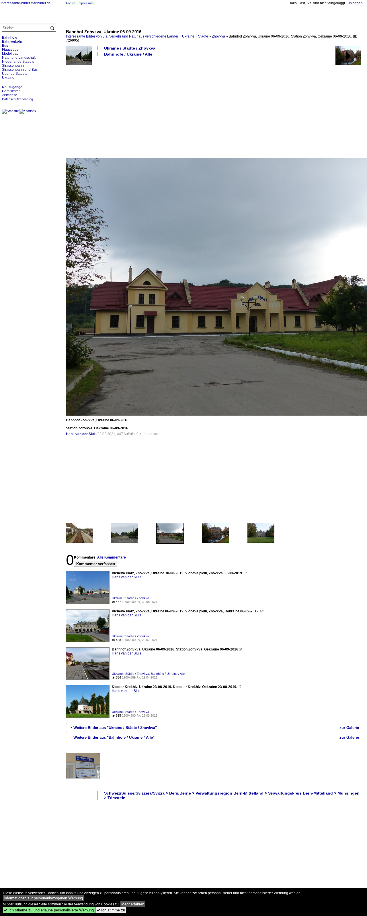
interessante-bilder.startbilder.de (26, 3)
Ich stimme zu (110, 910)
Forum (70, 3)
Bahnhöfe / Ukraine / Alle (128, 54)
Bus (5, 46)
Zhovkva (218, 36)
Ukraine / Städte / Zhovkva (129, 48)
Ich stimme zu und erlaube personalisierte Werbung (49, 910)
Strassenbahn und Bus (20, 70)
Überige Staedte (15, 74)
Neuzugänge (12, 87)
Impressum (85, 3)
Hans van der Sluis (81, 434)
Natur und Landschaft (19, 58)
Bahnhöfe (9, 38)
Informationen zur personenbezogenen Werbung (43, 898)
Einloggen (355, 3)
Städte (203, 36)
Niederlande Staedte (18, 62)
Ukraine (188, 36)
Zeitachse (9, 95)
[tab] (213, 727)
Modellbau (10, 54)
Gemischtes (11, 91)
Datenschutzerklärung (17, 99)
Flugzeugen (11, 50)
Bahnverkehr (12, 42)
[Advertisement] (213, 107)
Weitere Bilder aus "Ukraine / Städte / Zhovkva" (115, 728)
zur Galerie (349, 728)
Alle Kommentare (111, 557)
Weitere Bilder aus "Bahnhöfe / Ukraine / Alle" (114, 737)
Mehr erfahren (132, 904)
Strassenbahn (13, 66)
